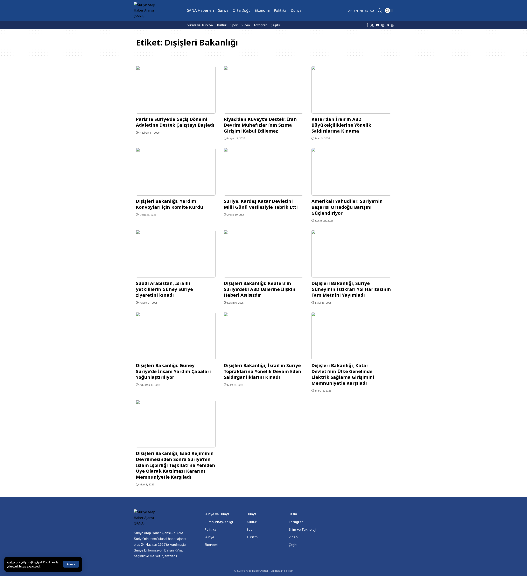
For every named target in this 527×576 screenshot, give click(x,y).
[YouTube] (377, 25)
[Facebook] (367, 25)
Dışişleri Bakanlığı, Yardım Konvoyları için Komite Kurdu (169, 204)
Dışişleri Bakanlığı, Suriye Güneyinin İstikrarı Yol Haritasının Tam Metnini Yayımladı (351, 289)
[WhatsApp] (392, 25)
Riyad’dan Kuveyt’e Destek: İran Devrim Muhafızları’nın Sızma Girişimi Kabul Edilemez (260, 125)
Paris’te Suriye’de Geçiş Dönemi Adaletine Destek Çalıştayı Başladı (175, 122)
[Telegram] (387, 25)
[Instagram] (382, 25)
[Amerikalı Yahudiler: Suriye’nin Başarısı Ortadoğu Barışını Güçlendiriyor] (351, 172)
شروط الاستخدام (24, 566)
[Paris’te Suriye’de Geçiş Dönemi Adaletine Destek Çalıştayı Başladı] (176, 90)
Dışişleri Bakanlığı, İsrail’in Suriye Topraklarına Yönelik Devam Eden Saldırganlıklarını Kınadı (262, 371)
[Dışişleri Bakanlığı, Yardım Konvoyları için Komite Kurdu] (176, 172)
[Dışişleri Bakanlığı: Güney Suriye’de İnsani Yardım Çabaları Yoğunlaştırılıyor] (176, 336)
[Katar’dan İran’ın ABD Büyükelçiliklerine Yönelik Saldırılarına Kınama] (351, 90)
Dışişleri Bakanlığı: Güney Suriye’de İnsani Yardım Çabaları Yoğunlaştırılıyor (173, 371)
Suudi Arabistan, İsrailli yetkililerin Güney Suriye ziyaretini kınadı (164, 289)
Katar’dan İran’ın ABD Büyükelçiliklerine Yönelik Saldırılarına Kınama (341, 125)
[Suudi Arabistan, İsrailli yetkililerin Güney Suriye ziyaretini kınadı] (176, 254)
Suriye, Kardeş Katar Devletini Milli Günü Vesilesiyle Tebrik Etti (261, 204)
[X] (372, 25)
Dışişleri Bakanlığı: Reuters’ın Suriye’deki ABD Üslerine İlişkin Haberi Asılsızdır (259, 289)
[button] (71, 564)
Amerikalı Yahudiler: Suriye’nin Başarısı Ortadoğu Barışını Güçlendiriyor (347, 207)
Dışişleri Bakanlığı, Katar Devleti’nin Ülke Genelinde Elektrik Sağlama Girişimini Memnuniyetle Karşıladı (342, 374)
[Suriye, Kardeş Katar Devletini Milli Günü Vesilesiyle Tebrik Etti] (263, 172)
